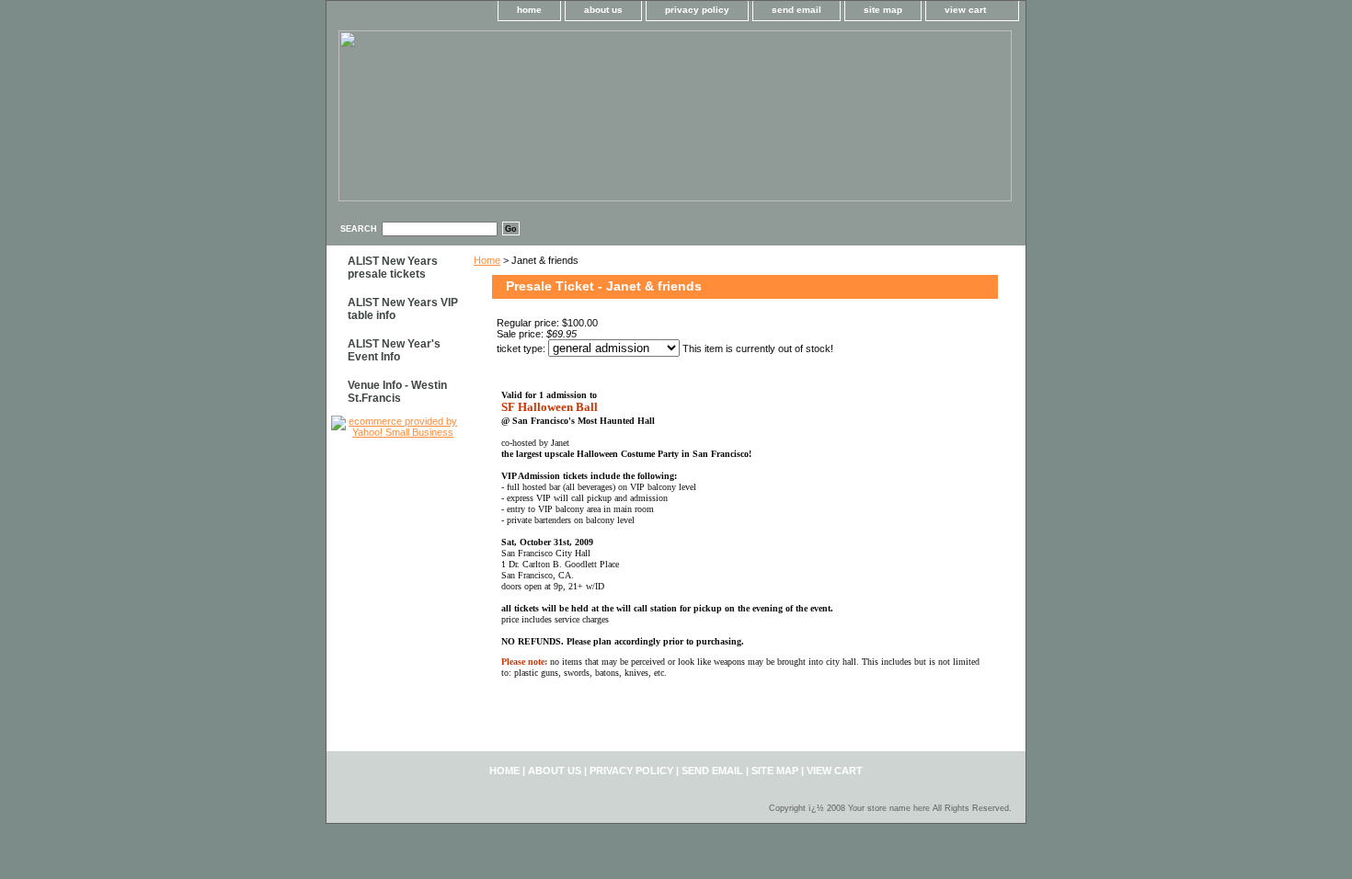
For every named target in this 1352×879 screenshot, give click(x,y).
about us (603, 10)
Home (487, 260)
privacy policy (697, 10)
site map (883, 10)
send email (796, 10)
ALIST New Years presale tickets (393, 267)
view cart (965, 10)
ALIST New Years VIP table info (403, 309)
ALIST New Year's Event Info (394, 350)
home (529, 10)
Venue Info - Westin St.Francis (397, 392)
